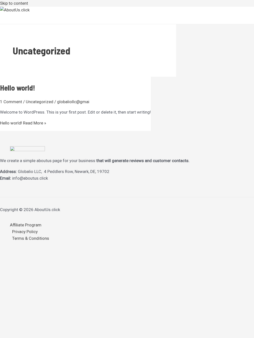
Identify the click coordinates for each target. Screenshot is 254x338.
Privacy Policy (25, 231)
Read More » (23, 123)
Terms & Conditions (30, 238)
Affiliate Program (25, 224)
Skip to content (14, 3)
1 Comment (11, 101)
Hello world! (17, 87)
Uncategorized (39, 101)
